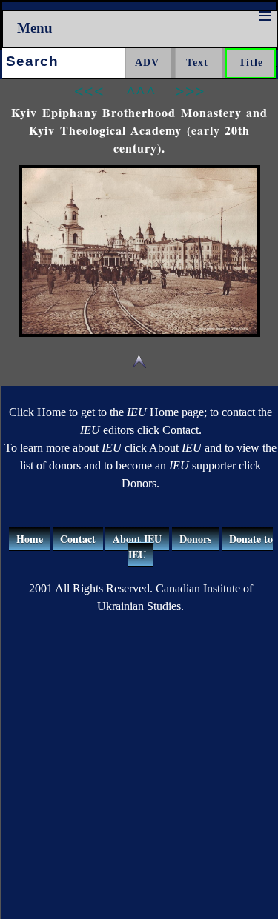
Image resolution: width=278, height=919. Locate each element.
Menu (35, 28)
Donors (195, 539)
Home (29, 539)
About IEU (137, 539)
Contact (78, 539)
